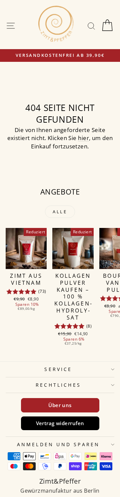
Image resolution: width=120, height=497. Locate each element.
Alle (60, 212)
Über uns (60, 405)
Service (58, 369)
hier (83, 138)
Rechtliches (58, 385)
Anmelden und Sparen (58, 444)
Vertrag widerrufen (60, 423)
